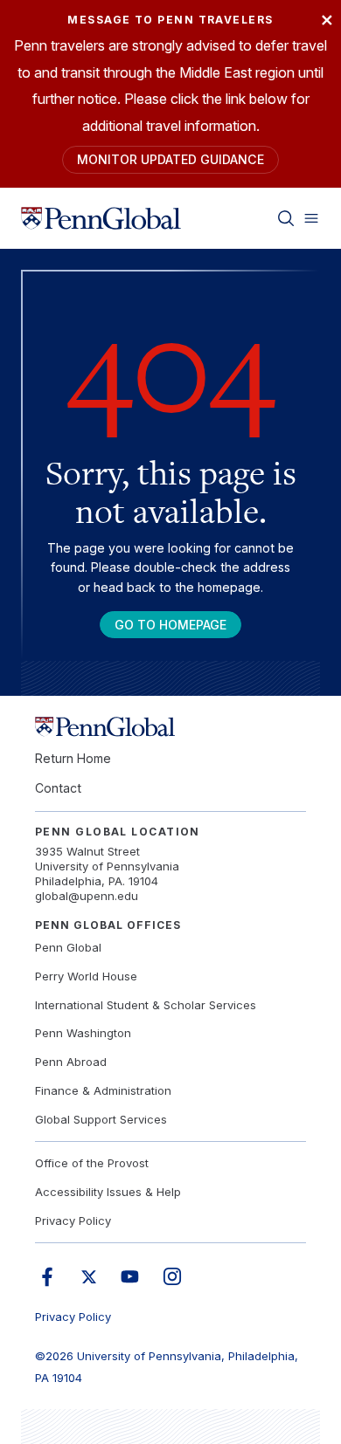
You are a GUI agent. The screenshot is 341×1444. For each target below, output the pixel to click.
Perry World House (86, 976)
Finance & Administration (103, 1090)
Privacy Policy (73, 1220)
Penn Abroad (71, 1062)
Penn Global (68, 947)
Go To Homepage (170, 624)
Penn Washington (83, 1033)
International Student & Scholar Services (145, 1005)
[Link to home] (101, 218)
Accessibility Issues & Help (108, 1192)
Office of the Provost (92, 1163)
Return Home (73, 758)
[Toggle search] (286, 218)
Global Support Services (101, 1119)
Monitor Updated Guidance (170, 159)
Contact (58, 787)
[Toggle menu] (311, 218)
